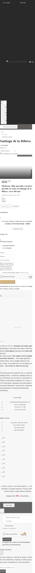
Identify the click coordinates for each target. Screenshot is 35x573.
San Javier (4, 134)
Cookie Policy (9, 491)
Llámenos (4, 206)
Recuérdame (9, 526)
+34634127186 (17, 229)
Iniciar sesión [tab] (9, 505)
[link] (17, 166)
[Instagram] (11, 333)
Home (2, 132)
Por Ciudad (6, 2)
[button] (4, 100)
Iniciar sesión (7, 539)
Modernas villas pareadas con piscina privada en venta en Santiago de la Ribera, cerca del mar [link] (18, 188)
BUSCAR (23, 2)
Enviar (2, 571)
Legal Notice (19, 491)
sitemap (28, 491)
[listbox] (8, 151)
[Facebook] (2, 333)
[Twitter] (7, 333)
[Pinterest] (25, 333)
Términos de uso (24, 272)
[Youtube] (16, 333)
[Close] (0, 239)
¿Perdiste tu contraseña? (9, 528)
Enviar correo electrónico (7, 282)
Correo (9, 206)
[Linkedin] (20, 333)
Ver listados (7, 248)
